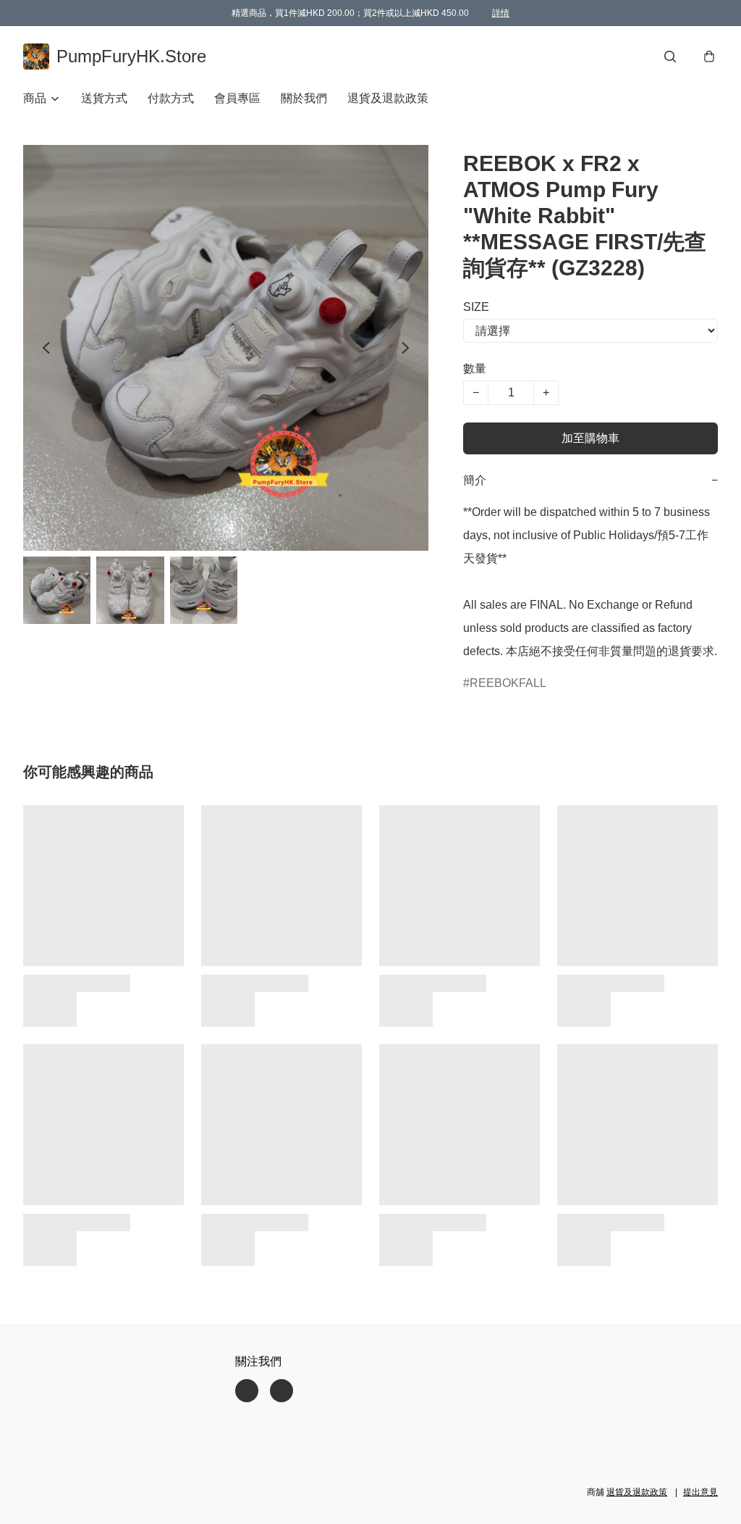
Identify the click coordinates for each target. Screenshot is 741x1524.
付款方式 (171, 98)
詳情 (500, 13)
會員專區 (237, 98)
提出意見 (700, 1492)
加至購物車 (590, 438)
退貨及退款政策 (387, 98)
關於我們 (304, 98)
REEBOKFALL (508, 683)
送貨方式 (104, 98)
